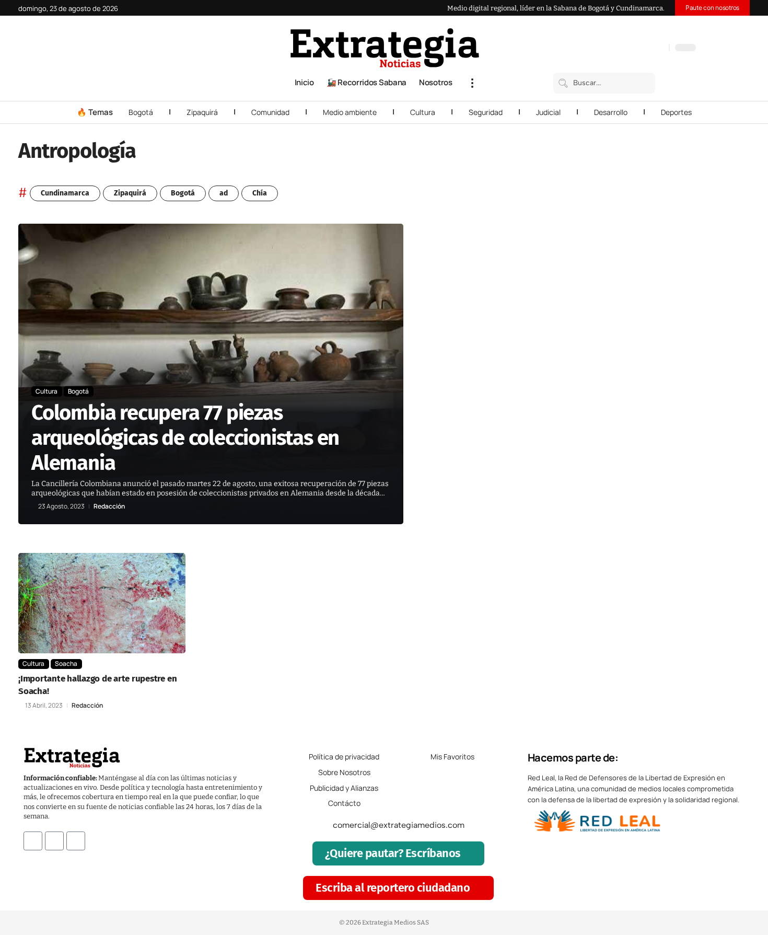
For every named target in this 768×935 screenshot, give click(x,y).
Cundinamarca (65, 193)
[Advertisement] (680, 380)
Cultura (422, 112)
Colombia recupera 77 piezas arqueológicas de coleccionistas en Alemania (185, 438)
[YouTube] (616, 48)
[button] (472, 83)
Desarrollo (610, 112)
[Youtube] (75, 841)
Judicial (548, 112)
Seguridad (486, 112)
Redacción (109, 506)
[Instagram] (627, 48)
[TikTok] (637, 48)
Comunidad (270, 112)
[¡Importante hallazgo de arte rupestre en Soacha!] (101, 603)
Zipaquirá (202, 112)
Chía (259, 193)
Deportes (676, 112)
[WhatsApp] (658, 48)
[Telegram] (648, 48)
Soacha (66, 663)
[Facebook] (606, 48)
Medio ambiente (350, 112)
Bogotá (141, 112)
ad (223, 193)
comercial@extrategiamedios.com (398, 825)
